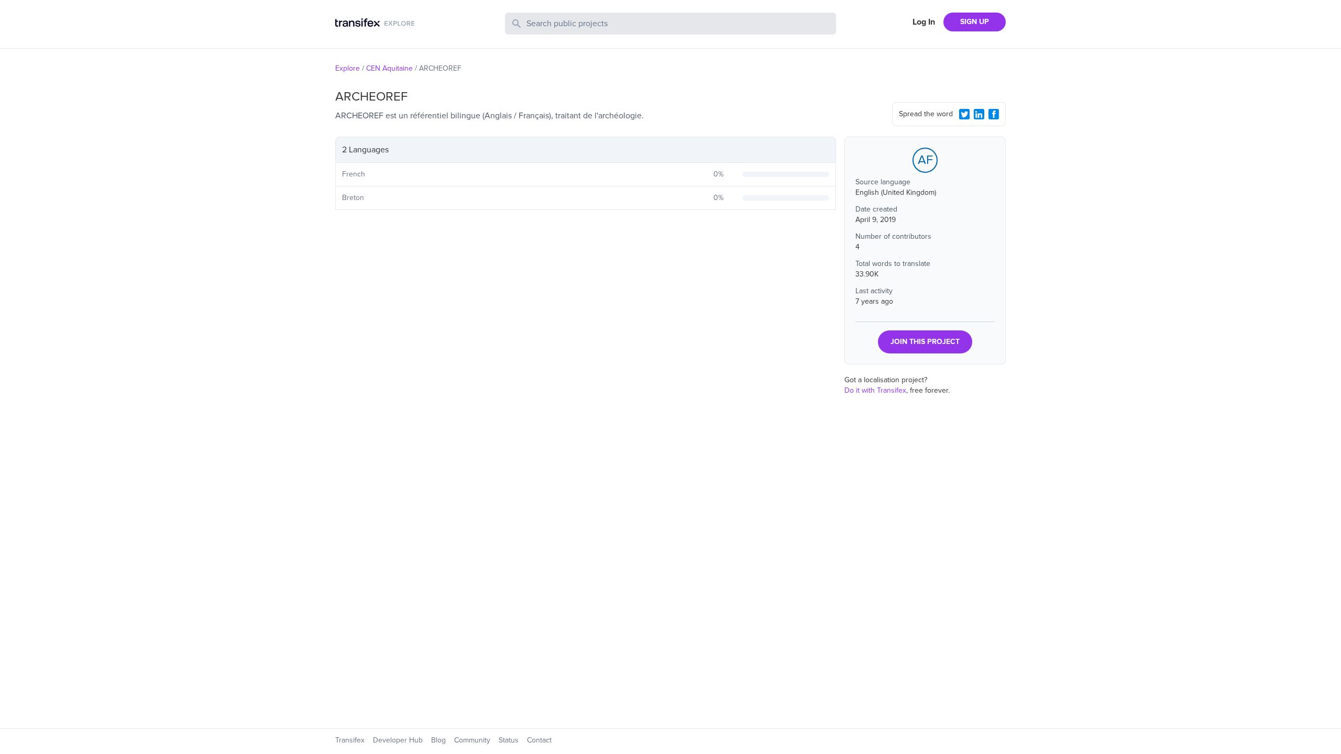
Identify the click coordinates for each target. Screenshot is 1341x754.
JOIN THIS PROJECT (925, 341)
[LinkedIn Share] (979, 114)
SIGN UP (974, 21)
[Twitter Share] (964, 114)
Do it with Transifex (875, 390)
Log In (924, 22)
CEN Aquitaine (389, 68)
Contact (539, 740)
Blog (438, 740)
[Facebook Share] (993, 114)
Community (472, 740)
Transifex (350, 740)
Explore (347, 68)
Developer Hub (398, 740)
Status (509, 740)
